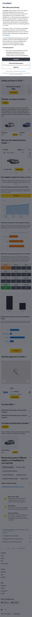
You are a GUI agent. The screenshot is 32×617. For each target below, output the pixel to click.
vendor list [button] (7, 35)
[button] (16, 59)
